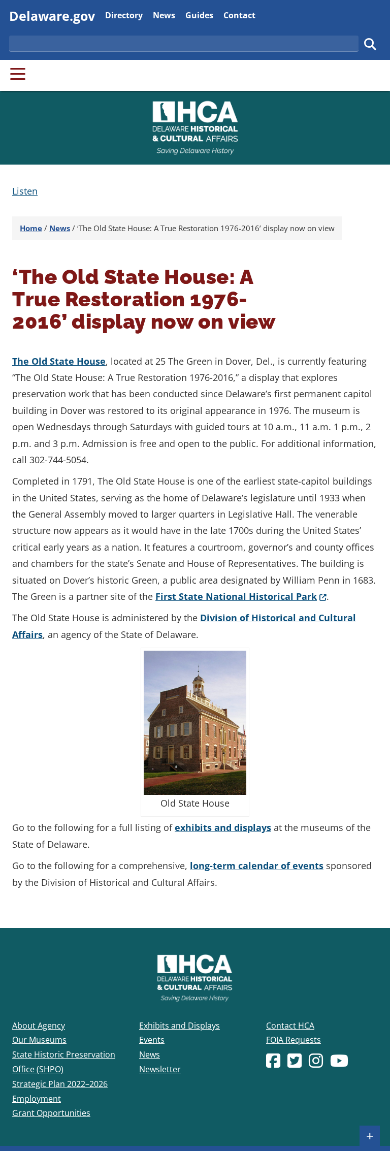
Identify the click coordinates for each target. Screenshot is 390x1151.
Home (31, 228)
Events (152, 1039)
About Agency (38, 1025)
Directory (124, 15)
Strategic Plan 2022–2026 (60, 1084)
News (164, 15)
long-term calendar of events (256, 865)
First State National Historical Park (241, 596)
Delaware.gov (52, 15)
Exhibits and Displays (179, 1025)
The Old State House (59, 361)
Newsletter (160, 1069)
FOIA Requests (293, 1039)
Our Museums (39, 1039)
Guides (199, 15)
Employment (36, 1098)
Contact (239, 15)
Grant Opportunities (51, 1112)
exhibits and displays (223, 827)
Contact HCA (290, 1025)
